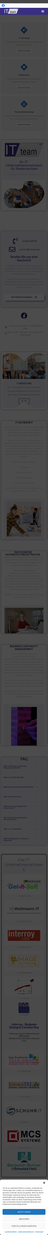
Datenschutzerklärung (26, 1232)
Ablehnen (24, 1219)
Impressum (39, 1232)
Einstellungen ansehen (24, 1226)
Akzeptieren (24, 1212)
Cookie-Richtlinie (11, 1232)
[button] (44, 1182)
